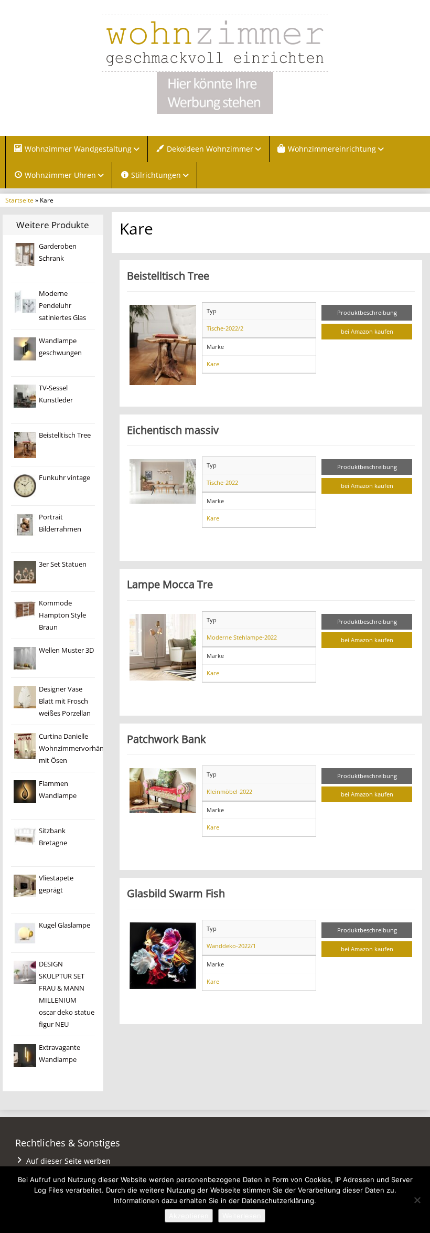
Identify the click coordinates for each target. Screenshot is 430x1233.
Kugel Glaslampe (64, 925)
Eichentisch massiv (173, 429)
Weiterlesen (241, 1215)
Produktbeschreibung (367, 312)
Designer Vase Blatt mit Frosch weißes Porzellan (65, 701)
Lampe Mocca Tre (170, 584)
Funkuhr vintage (64, 477)
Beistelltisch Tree (65, 435)
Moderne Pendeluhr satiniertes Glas (62, 305)
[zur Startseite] (215, 43)
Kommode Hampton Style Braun (62, 615)
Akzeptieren (189, 1215)
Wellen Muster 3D (66, 650)
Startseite (19, 200)
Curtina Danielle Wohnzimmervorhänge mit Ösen (75, 748)
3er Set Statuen (63, 564)
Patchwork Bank (166, 738)
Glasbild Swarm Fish (176, 893)
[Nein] (417, 1200)
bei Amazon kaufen (367, 331)
